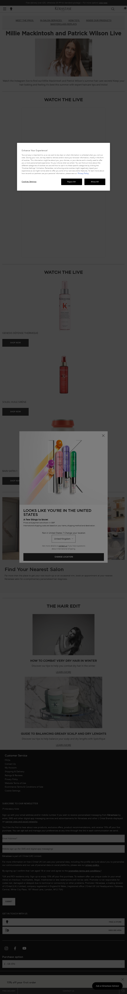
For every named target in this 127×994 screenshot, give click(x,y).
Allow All (95, 182)
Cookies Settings (29, 181)
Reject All (71, 182)
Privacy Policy (83, 173)
